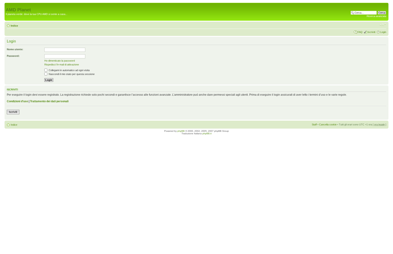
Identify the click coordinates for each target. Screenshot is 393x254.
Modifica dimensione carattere (383, 25)
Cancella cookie (328, 124)
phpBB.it (207, 133)
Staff (314, 124)
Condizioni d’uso (17, 101)
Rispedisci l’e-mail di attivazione (61, 64)
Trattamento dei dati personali (49, 101)
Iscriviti (371, 32)
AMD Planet (18, 9)
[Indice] (8, 5)
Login (383, 32)
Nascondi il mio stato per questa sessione (71, 74)
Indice (14, 25)
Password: (13, 56)
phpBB (181, 131)
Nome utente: (15, 49)
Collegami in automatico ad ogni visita (69, 70)
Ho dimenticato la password (59, 60)
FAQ (360, 32)
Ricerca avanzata (376, 16)
